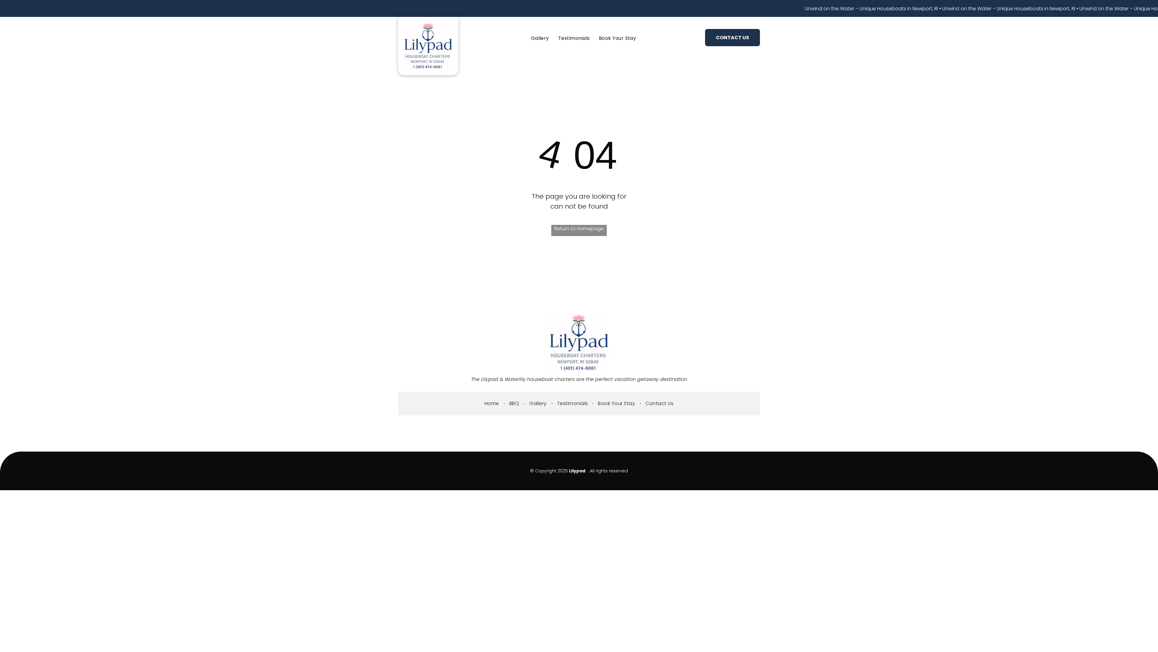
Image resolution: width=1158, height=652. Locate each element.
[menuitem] (522, 38)
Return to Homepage (579, 228)
